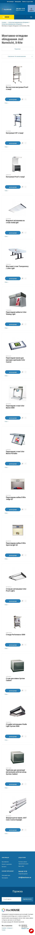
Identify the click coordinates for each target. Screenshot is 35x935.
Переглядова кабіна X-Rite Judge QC (16, 498)
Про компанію (5, 861)
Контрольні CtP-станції (14, 133)
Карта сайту (21, 866)
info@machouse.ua (24, 877)
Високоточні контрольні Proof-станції (17, 88)
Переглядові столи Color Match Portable (15, 453)
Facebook (4, 928)
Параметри (18, 49)
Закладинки (18, 1)
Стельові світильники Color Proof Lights (16, 590)
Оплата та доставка (27, 1)
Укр (31, 17)
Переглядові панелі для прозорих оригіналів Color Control (15, 360)
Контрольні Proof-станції (15, 177)
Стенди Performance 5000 (15, 635)
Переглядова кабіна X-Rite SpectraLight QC (16, 544)
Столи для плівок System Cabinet (15, 679)
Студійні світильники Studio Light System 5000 (16, 725)
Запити (31, 10)
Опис (6, 103)
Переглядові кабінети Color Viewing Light (16, 313)
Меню (7, 17)
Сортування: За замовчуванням (17, 56)
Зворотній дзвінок (20, 10)
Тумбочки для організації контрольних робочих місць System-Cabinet (16, 772)
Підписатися (27, 899)
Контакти (4, 866)
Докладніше (13, 99)
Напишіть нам (25, 928)
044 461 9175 (20, 9)
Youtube (3, 930)
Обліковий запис (6, 875)
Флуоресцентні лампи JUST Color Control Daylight (16, 819)
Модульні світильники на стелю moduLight (15, 222)
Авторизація (10, 1)
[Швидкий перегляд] (22, 99)
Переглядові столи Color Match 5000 (15, 407)
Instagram (9, 928)
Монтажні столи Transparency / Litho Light (17, 267)
